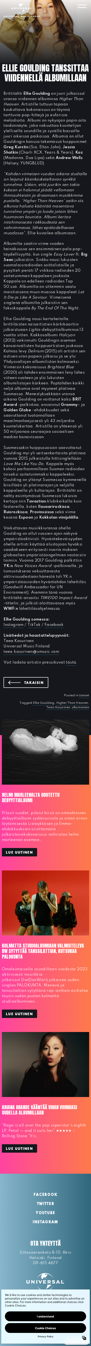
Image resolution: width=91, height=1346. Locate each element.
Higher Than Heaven (72, 702)
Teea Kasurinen (58, 707)
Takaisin (36, 683)
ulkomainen (80, 707)
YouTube (45, 1213)
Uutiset (84, 695)
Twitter (45, 1204)
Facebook (54, 625)
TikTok (34, 625)
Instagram (14, 625)
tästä (71, 662)
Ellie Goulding (43, 702)
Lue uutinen (19, 852)
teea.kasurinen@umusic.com (31, 652)
